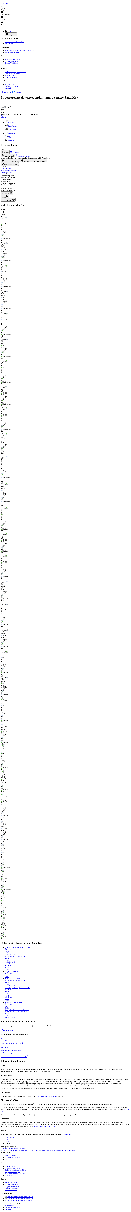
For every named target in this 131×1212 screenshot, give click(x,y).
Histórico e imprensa (11, 61)
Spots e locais (9, 44)
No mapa (5, 117)
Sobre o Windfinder (11, 63)
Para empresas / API (11, 65)
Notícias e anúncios (11, 75)
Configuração (12, 35)
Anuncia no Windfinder (12, 74)
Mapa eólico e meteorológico (14, 42)
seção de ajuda (66, 1134)
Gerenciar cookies (11, 77)
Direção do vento (6, 168)
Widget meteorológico (12, 52)
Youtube (29, 1200)
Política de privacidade (12, 86)
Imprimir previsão (9, 156)
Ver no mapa (8, 92)
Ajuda (9, 31)
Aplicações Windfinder (12, 59)
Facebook (18, 92)
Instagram (30, 1198)
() (9, 170)
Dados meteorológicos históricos (15, 72)
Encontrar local (8, 1030)
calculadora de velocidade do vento (45, 1126)
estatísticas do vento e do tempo (47, 1096)
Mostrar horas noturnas (11, 164)
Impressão (8, 88)
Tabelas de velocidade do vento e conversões (19, 50)
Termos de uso (9, 84)
